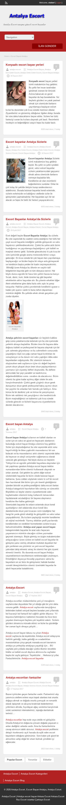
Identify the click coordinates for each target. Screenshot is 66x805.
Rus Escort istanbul (25, 799)
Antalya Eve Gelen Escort (22, 150)
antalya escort (15, 69)
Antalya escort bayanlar (33, 658)
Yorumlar (32, 760)
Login (58, 3)
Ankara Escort (44, 796)
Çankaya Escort (42, 799)
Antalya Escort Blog (15, 780)
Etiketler (47, 760)
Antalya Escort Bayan (35, 69)
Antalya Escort (33, 147)
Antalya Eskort (35, 227)
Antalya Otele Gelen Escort (30, 73)
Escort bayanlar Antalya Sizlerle (26, 141)
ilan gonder (47, 46)
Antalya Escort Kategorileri (34, 773)
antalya (12, 429)
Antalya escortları (14, 720)
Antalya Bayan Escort (35, 224)
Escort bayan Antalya (19, 424)
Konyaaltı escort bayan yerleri (25, 64)
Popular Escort (14, 760)
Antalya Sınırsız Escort (32, 686)
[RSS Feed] (6, 2)
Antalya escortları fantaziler (23, 677)
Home (6, 56)
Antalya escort (26, 607)
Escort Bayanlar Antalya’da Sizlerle (28, 219)
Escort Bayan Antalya (50, 73)
